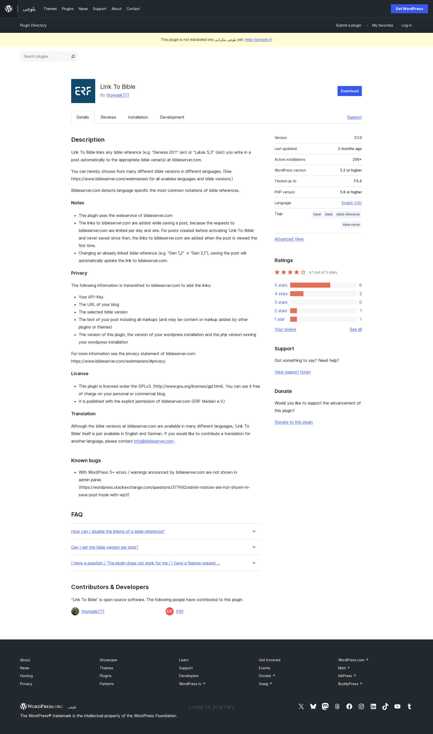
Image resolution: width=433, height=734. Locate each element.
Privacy (26, 684)
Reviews (108, 117)
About (25, 660)
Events (264, 668)
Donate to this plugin (294, 422)
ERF (180, 611)
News (24, 668)
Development (172, 117)
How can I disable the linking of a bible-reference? (118, 531)
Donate (267, 676)
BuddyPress (350, 684)
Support (354, 117)
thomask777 (117, 95)
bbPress (347, 676)
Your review (285, 329)
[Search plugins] (73, 56)
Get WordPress (409, 9)
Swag (265, 684)
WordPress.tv (192, 684)
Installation (138, 117)
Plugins (106, 676)
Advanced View (289, 238)
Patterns (107, 684)
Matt (344, 668)
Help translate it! (258, 39)
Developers (189, 676)
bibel (317, 214)
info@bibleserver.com (154, 441)
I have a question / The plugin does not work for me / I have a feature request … (145, 563)
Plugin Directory (33, 25)
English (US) (352, 203)
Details (82, 117)
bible (329, 214)
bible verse (351, 224)
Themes (106, 668)
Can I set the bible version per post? (104, 547)
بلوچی (72, 707)
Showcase (108, 660)
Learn (183, 660)
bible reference (348, 214)
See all (356, 329)
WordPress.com (353, 660)
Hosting (26, 676)
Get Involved (269, 660)
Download (350, 91)
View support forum (293, 371)
